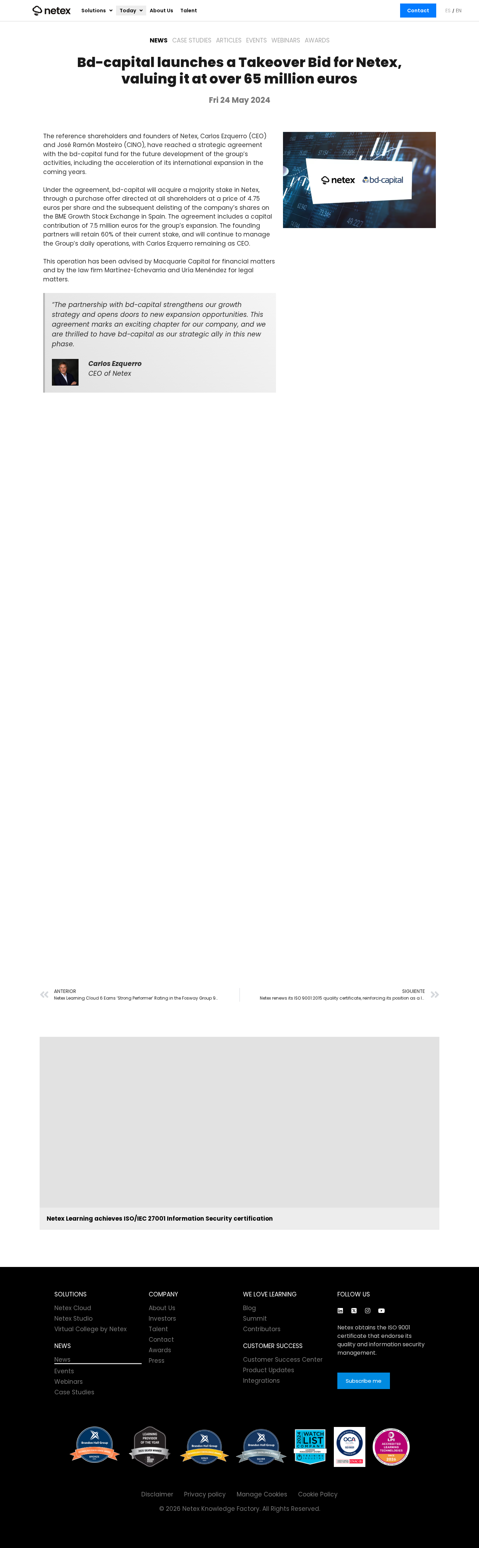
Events (256, 40)
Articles (229, 40)
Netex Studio (73, 1318)
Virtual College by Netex (90, 1329)
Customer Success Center (283, 1359)
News (159, 40)
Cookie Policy (318, 1494)
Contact (418, 10)
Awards (317, 40)
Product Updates (268, 1370)
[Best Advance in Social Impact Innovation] (150, 1447)
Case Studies (191, 40)
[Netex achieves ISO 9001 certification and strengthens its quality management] (349, 1447)
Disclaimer (157, 1494)
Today (128, 10)
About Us (161, 10)
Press (156, 1360)
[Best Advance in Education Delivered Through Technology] (204, 1447)
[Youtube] (381, 1310)
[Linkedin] (340, 1310)
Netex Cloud (72, 1308)
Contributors (262, 1329)
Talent (188, 10)
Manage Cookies (262, 1494)
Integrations (261, 1380)
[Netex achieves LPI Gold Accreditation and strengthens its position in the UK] (391, 1447)
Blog (249, 1308)
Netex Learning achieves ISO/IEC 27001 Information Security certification (160, 1218)
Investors (162, 1318)
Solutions (93, 10)
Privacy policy (205, 1494)
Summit (255, 1318)
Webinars (285, 40)
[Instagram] (367, 1310)
